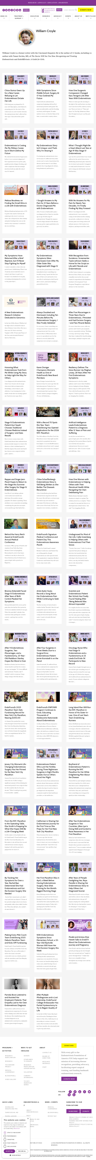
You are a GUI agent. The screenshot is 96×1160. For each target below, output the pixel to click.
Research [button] (46, 16)
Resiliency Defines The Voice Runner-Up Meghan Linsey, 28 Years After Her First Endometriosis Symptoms (80, 372)
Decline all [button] (22, 1151)
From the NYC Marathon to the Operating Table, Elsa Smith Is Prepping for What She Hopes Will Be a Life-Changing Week (16, 826)
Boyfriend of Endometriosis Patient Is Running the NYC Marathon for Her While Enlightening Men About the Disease (79, 771)
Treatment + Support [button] (19, 17)
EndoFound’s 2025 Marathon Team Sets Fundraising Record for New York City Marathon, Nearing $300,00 (15, 712)
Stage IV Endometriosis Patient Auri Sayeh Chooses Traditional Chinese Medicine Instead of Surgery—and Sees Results (16, 429)
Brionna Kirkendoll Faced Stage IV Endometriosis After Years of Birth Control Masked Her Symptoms (15, 596)
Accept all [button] (9, 1151)
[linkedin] (20, 10)
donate (27, 1056)
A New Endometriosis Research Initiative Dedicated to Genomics (15, 315)
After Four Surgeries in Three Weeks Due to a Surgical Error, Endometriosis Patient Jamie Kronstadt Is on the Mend (47, 654)
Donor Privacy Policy (77, 1124)
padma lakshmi (11, 1116)
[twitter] (6, 10)
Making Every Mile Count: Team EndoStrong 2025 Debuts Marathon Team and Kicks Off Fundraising (16, 939)
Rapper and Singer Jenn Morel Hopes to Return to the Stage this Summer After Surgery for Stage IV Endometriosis (16, 484)
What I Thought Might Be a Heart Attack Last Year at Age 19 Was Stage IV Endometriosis (80, 149)
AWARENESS (63, 3)
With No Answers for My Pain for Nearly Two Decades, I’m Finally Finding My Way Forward (79, 204)
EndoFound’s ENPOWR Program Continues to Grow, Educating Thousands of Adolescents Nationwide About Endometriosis (47, 714)
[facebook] (3, 10)
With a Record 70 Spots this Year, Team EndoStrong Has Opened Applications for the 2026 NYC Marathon (48, 427)
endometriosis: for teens (33, 1125)
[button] (16, 1155)
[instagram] (12, 10)
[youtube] (9, 10)
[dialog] (16, 1137)
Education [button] (34, 16)
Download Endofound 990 (11, 1108)
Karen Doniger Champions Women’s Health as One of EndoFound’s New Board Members (47, 372)
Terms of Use (87, 1117)
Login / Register (69, 10)
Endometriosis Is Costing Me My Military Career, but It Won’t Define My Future (15, 149)
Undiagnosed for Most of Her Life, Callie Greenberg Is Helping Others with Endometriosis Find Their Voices (80, 539)
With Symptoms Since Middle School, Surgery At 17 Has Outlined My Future (48, 94)
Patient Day (52, 1116)
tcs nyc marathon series (28, 1083)
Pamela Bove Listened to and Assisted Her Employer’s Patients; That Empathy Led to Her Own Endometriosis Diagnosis (16, 1000)
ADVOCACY (42, 3)
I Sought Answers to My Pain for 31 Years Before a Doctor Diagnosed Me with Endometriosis (47, 204)
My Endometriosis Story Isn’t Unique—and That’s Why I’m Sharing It (47, 148)
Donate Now (85, 10)
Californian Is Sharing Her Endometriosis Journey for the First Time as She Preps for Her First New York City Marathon (48, 826)
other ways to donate (28, 1060)
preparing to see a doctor (33, 1120)
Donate (86, 1111)
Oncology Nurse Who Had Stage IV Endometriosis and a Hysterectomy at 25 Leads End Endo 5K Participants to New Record (78, 656)
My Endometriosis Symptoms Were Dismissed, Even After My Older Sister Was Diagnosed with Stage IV (48, 260)
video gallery (10, 1079)
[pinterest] (17, 10)
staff (44, 1067)
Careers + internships (28, 1076)
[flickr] (14, 10)
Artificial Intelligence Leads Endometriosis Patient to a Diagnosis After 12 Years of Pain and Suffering (80, 427)
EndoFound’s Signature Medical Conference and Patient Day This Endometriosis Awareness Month (48, 539)
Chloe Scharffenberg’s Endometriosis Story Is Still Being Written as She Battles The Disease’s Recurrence (47, 484)
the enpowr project (9, 1065)
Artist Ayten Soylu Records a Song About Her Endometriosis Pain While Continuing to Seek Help (48, 596)
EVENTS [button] (68, 16)
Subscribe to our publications (74, 1103)
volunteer (28, 1072)
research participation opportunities (29, 1066)
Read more (17, 1128)
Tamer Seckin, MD (11, 1112)
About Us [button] (78, 16)
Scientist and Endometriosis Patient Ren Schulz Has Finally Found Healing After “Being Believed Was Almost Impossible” (78, 597)
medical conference (10, 1071)
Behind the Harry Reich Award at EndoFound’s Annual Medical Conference (15, 538)
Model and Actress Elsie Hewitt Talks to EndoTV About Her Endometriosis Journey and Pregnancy (80, 941)
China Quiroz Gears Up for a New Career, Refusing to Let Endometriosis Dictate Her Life (15, 95)
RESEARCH (32, 3)
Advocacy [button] (58, 16)
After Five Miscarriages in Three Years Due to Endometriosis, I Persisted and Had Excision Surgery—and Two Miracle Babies (80, 317)
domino (88, 1156)
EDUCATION (52, 3)
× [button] (28, 1118)
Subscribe (73, 1111)
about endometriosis (32, 1111)
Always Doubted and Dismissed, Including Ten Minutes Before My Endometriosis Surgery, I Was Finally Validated (47, 317)
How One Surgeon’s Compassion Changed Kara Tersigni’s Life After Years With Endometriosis (80, 94)
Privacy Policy (75, 1117)
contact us (46, 1052)
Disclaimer (73, 1119)
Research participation (10, 1056)
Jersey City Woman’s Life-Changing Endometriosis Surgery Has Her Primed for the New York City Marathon (16, 769)
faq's (28, 1116)
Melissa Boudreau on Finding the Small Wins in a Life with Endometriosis (16, 203)
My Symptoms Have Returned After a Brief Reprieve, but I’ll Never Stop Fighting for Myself (15, 259)
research (8, 1061)
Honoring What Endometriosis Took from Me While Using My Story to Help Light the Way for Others (16, 372)
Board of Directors (46, 1057)
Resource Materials (46, 1062)
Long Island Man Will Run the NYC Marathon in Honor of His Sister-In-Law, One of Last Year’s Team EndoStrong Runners (80, 714)
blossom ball (10, 1076)
